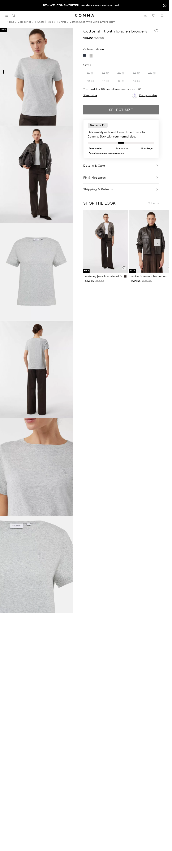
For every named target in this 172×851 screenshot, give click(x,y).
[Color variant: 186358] (125, 276)
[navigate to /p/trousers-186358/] (105, 241)
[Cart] (162, 15)
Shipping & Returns (98, 189)
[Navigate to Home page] (84, 15)
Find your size (148, 95)
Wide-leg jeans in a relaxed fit (103, 276)
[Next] (157, 242)
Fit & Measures (94, 177)
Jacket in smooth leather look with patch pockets (149, 276)
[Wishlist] (153, 15)
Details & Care (94, 165)
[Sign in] (145, 15)
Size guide (90, 95)
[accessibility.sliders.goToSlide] (3, 72)
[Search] (11, 15)
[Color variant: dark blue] (84, 55)
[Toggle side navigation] (6, 15)
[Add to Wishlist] (156, 30)
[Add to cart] (124, 260)
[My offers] (163, 5)
